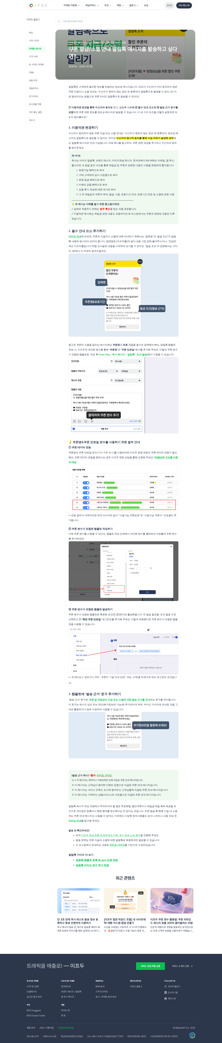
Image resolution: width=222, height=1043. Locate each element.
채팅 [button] (119, 5)
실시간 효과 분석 (34, 996)
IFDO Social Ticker (36, 1015)
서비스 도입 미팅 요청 (150, 966)
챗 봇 (63, 1015)
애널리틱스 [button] (90, 5)
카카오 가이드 (104, 775)
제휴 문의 (31, 1028)
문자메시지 (66, 986)
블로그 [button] (132, 5)
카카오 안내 (75, 236)
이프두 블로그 (136, 986)
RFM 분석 (100, 986)
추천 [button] (106, 5)
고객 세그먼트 (33, 986)
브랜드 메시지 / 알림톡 (71, 991)
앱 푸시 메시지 (67, 996)
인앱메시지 (32, 991)
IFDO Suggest (34, 1010)
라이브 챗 (65, 1010)
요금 (146, 5)
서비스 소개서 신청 (180, 966)
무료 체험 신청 (184, 5)
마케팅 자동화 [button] (70, 5)
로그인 (169, 5)
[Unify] (38, 5)
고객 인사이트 (102, 991)
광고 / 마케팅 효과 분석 (106, 996)
